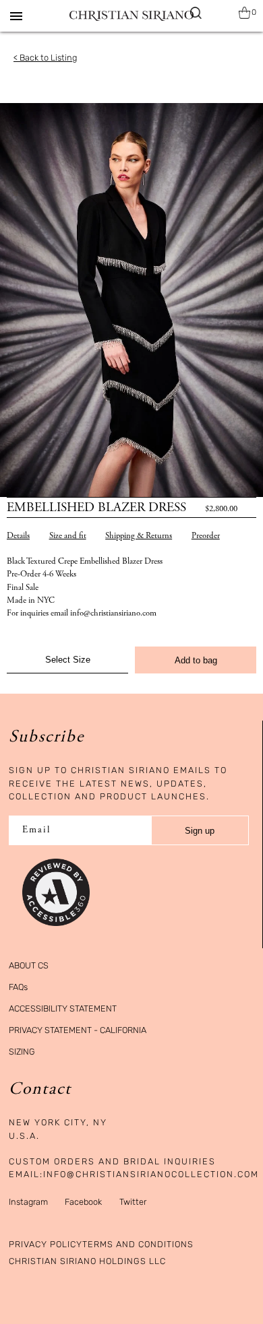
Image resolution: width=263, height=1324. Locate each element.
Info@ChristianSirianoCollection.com (151, 1174)
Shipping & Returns (138, 536)
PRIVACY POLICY (45, 1244)
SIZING (22, 1052)
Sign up (199, 831)
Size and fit (67, 536)
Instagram (28, 1202)
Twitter (132, 1202)
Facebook (83, 1202)
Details (18, 536)
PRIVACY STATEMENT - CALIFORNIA (77, 1030)
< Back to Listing (45, 58)
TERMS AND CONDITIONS (138, 1244)
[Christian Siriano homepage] (131, 16)
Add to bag (196, 660)
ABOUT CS (29, 965)
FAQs (18, 987)
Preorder (206, 536)
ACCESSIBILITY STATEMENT (63, 1008)
